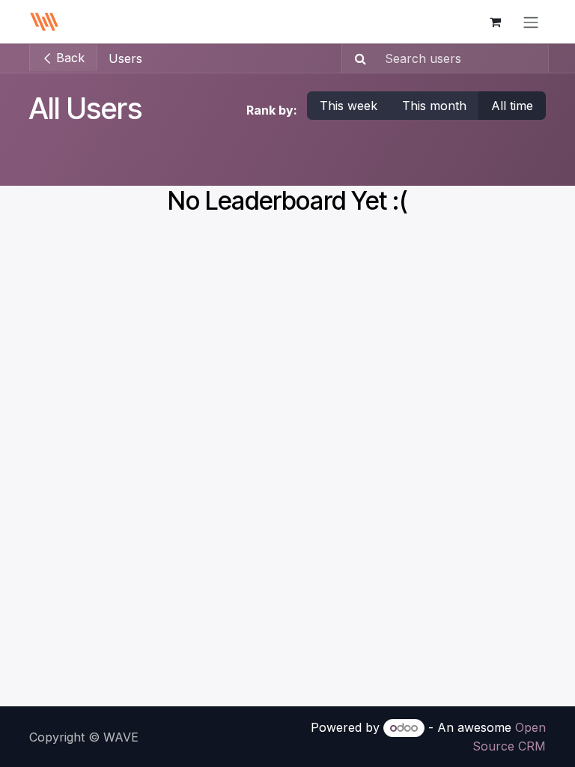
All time (512, 105)
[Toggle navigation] (531, 21)
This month (434, 105)
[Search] (356, 58)
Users (125, 58)
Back (68, 57)
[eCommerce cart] (495, 22)
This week (348, 105)
